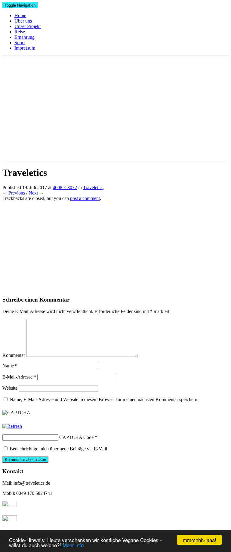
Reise (19, 31)
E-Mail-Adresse (19, 376)
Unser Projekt (27, 26)
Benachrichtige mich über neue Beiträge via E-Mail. (59, 448)
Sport (19, 42)
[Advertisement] (115, 246)
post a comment (85, 198)
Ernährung (24, 37)
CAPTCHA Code (76, 437)
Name (9, 365)
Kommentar (13, 355)
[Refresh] (12, 426)
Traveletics (93, 187)
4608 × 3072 (65, 187)
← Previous (13, 192)
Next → (36, 192)
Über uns (23, 20)
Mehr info (73, 545)
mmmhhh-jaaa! (199, 540)
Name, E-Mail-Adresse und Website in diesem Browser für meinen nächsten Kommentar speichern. (104, 399)
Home (20, 15)
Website (9, 388)
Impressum (24, 48)
